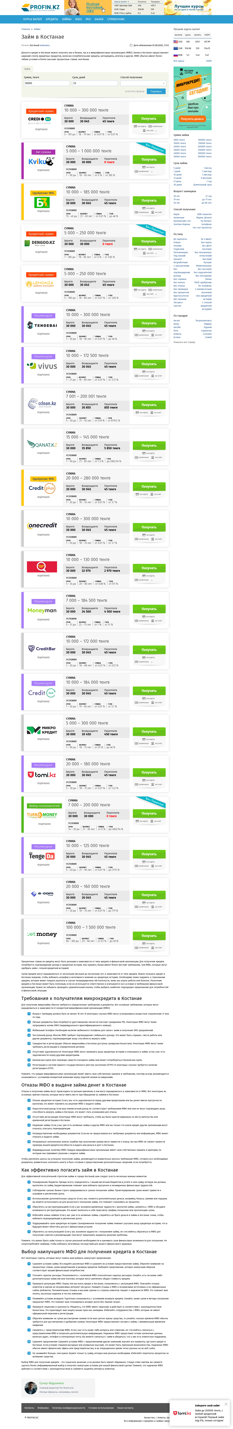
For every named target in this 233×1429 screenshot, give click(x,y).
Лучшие (208, 262)
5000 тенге (179, 140)
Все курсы (179, 61)
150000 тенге (205, 143)
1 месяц (208, 168)
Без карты (206, 242)
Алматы (177, 334)
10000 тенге (180, 143)
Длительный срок (203, 184)
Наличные (179, 217)
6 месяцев (206, 178)
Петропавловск (204, 320)
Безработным (181, 262)
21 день (177, 181)
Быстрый (207, 259)
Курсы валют (32, 19)
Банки (99, 19)
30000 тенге (180, 150)
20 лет (177, 203)
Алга (176, 330)
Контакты (29, 1408)
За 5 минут (206, 239)
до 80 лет (207, 203)
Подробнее (41, 129)
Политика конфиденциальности (68, 1408)
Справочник (116, 19)
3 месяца (207, 174)
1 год (209, 181)
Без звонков (180, 299)
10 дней (177, 174)
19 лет (177, 199)
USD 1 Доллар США (123, 5)
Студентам (179, 249)
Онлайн (177, 245)
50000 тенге (180, 156)
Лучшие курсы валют (187, 29)
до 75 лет (207, 199)
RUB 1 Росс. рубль (122, 13)
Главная (25, 29)
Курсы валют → (121, 1)
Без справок (180, 279)
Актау (176, 324)
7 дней (177, 171)
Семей (208, 337)
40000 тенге (180, 153)
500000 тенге (205, 156)
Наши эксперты (125, 1408)
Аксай (177, 320)
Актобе (177, 327)
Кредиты (52, 19)
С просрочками (181, 265)
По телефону (205, 285)
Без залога (179, 282)
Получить (148, 119)
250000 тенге (205, 150)
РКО (88, 19)
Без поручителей (203, 272)
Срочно (177, 305)
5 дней (177, 168)
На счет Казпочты (202, 227)
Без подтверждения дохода (182, 272)
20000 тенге (180, 146)
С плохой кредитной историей (206, 306)
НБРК (209, 61)
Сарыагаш (206, 330)
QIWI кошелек (204, 214)
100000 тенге (205, 140)
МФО (78, 19)
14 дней (177, 178)
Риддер (208, 324)
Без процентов (181, 292)
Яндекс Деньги (204, 217)
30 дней (178, 184)
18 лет (177, 196)
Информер (43, 1408)
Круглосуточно (181, 295)
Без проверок (181, 289)
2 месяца (207, 171)
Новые (177, 242)
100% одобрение (203, 282)
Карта (176, 214)
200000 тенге (205, 146)
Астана (177, 337)
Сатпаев (207, 334)
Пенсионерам (181, 252)
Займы (66, 19)
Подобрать (156, 91)
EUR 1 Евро (119, 9)
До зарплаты (180, 239)
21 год (208, 196)
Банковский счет (182, 221)
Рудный (208, 327)
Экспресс (178, 302)
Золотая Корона (182, 224)
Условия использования (101, 1408)
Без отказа (179, 285)
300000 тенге (205, 153)
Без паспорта (205, 269)
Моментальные (204, 265)
